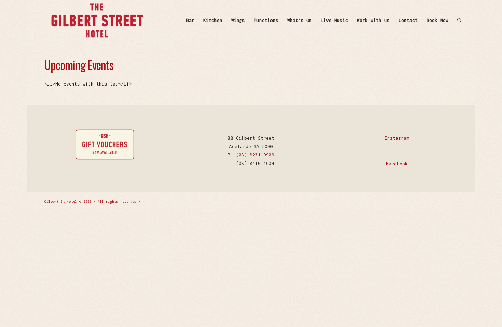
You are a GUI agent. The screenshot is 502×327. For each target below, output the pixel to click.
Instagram (397, 138)
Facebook (397, 163)
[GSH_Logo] (97, 20)
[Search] (459, 20)
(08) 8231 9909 (255, 154)
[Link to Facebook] (442, 201)
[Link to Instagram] (452, 201)
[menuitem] (190, 20)
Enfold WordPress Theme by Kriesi (175, 202)
